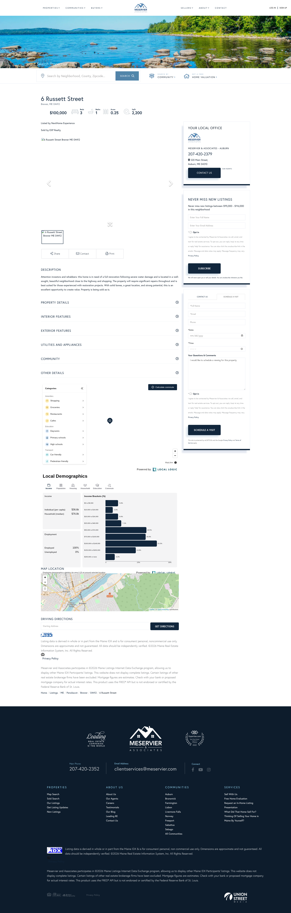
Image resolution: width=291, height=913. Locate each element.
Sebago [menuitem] (169, 829)
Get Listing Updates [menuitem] (57, 807)
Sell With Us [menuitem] (230, 794)
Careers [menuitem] (110, 803)
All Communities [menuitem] (173, 833)
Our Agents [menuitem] (112, 798)
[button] (127, 76)
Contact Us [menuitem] (112, 820)
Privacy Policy (50, 658)
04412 (93, 692)
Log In (272, 8)
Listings (54, 692)
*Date (191, 330)
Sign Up (283, 8)
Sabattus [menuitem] (170, 825)
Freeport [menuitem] (169, 820)
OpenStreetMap (163, 610)
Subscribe (204, 268)
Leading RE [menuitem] (112, 816)
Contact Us (204, 172)
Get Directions (164, 626)
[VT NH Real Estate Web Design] (244, 897)
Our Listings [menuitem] (53, 803)
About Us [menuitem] (111, 794)
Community (166, 77)
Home (44, 692)
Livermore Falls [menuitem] (173, 811)
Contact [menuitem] (221, 8)
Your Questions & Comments (202, 355)
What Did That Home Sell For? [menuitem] (240, 811)
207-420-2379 (200, 154)
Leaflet (151, 610)
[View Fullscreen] (45, 588)
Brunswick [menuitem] (170, 798)
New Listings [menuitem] (53, 811)
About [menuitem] (203, 8)
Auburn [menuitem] (169, 794)
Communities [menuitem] (75, 8)
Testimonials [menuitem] (112, 807)
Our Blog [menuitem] (110, 811)
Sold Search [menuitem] (53, 798)
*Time (191, 343)
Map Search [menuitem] (53, 794)
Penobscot (72, 692)
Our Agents (227, 169)
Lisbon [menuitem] (168, 807)
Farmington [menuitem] (171, 803)
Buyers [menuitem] (96, 8)
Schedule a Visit (230, 297)
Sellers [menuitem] (186, 8)
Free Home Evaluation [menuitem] (235, 798)
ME (62, 692)
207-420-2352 (84, 769)
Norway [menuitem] (169, 816)
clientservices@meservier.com (145, 769)
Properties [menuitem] (50, 8)
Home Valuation (203, 77)
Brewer (84, 692)
